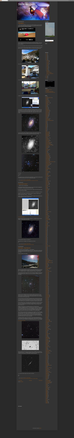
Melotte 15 (47, 261)
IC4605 (46, 208)
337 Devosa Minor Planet (49, 97)
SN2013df (47, 364)
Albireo (46, 99)
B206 (46, 126)
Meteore (47, 264)
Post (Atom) (21, 381)
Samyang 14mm (48, 350)
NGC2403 (47, 283)
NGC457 (47, 293)
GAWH (46, 179)
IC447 (46, 205)
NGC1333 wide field (48, 271)
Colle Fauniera (47, 156)
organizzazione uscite (48, 321)
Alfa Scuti (47, 100)
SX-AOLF (47, 375)
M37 (46, 240)
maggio (47, 67)
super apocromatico (48, 372)
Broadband (47, 134)
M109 (46, 227)
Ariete (46, 105)
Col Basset (47, 154)
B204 (46, 125)
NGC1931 (47, 277)
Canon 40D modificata (48, 142)
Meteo (46, 263)
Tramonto (47, 385)
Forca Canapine (48, 172)
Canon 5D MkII (47, 143)
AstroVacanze (47, 111)
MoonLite (47, 265)
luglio (47, 65)
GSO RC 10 (47, 182)
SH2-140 (47, 358)
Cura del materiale (48, 164)
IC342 (46, 200)
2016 (46, 54)
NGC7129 (47, 311)
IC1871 (46, 198)
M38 (46, 241)
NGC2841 (47, 286)
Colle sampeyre (47, 158)
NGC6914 (47, 305)
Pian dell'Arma (47, 333)
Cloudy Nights (47, 90)
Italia (46, 214)
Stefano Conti (47, 369)
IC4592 (46, 206)
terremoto (47, 378)
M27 (46, 235)
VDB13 (46, 394)
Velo (46, 398)
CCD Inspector (47, 149)
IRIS (46, 212)
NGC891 (47, 318)
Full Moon (47, 176)
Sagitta (46, 348)
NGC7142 (47, 312)
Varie (46, 390)
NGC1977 (47, 278)
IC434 (46, 204)
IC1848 (46, 197)
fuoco (46, 177)
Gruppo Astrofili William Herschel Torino (50, 92)
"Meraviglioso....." (21, 23)
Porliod (46, 336)
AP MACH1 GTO (22, 180)
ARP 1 (25, 378)
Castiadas (47, 147)
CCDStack (47, 150)
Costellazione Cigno (48, 163)
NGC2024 (47, 279)
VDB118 (47, 391)
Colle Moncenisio (48, 157)
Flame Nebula (47, 171)
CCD (46, 148)
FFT (46, 170)
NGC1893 (47, 276)
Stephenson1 (47, 371)
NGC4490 (47, 291)
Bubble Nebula (47, 135)
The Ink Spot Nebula (48, 382)
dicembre (48, 60)
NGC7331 (47, 313)
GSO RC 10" (30, 180)
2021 (46, 53)
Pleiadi (46, 334)
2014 (46, 56)
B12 (46, 122)
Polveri (46, 335)
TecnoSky (47, 377)
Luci (46, 220)
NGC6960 (47, 307)
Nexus (46, 269)
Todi (46, 384)
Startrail (47, 368)
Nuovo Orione (47, 320)
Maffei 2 (47, 258)
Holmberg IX (33, 180)
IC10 (46, 192)
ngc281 (47, 285)
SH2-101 (47, 355)
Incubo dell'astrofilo (48, 211)
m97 (46, 257)
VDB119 (47, 392)
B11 (46, 121)
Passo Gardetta (47, 325)
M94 (46, 256)
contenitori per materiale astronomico (50, 161)
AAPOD (47, 98)
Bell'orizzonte (47, 132)
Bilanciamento (47, 133)
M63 (46, 250)
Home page (30, 380)
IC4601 (46, 207)
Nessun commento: (28, 179)
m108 (46, 226)
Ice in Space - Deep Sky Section (49, 91)
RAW (46, 344)
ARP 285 (27, 378)
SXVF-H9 (47, 376)
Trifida (46, 386)
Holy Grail (47, 189)
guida (46, 185)
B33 (46, 127)
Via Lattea (47, 399)
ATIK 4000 (28, 180)
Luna (46, 221)
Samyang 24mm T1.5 (48, 351)
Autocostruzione (48, 118)
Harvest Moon (47, 186)
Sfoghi (46, 354)
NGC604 (47, 300)
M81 (35, 180)
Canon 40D (47, 141)
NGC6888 (47, 304)
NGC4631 (47, 294)
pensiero (47, 326)
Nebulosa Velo (47, 268)
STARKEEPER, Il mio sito (49, 89)
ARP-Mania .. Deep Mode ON (24, 248)
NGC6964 (47, 308)
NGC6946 (47, 306)
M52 (46, 248)
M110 (46, 229)
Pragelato (37, 180)
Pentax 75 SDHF (48, 329)
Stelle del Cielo (26, 4)
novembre (48, 61)
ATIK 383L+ (47, 114)
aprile (47, 68)
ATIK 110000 (47, 112)
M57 (46, 249)
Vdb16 (46, 397)
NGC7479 (47, 315)
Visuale (47, 401)
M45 (46, 246)
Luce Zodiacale (47, 219)
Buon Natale (47, 136)
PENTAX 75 (47, 328)
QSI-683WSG (47, 341)
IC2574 (46, 199)
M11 (46, 228)
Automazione (47, 119)
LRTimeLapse (47, 218)
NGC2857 (34, 378)
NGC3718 (47, 290)
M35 (46, 239)
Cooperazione (47, 162)
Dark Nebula (47, 165)
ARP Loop (25, 180)
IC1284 (46, 193)
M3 (46, 236)
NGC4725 (47, 298)
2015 (46, 55)
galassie (47, 178)
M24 (46, 233)
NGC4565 (47, 292)
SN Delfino (47, 363)
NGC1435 (47, 272)
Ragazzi (47, 342)
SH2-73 (47, 362)
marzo (47, 69)
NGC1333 (47, 270)
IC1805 (46, 196)
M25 (46, 234)
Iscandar (47, 213)
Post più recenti (20, 380)
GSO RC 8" (47, 184)
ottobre (47, 62)
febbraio (48, 70)
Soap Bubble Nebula (48, 365)
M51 (46, 247)
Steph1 (46, 370)
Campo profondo (48, 140)
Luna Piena (47, 222)
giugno (47, 66)
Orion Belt (47, 322)
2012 (46, 58)
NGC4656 (47, 297)
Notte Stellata (47, 319)
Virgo (46, 400)
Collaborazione (47, 155)
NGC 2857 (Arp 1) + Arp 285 (21, 320)
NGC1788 (47, 275)
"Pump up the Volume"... (23, 184)
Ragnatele (47, 343)
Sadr (46, 347)
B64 (46, 128)
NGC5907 (47, 299)
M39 (46, 242)
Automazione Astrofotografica (49, 120)
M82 (46, 255)
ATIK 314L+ (47, 113)
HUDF (46, 191)
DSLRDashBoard (48, 168)
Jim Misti (47, 215)
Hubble (46, 190)
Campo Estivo (47, 139)
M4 (46, 243)
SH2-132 (47, 356)
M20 (46, 232)
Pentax (46, 327)
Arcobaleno (47, 104)
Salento (47, 349)
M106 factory (47, 225)
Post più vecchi (40, 380)
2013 (46, 57)
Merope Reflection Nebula (49, 262)
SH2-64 (47, 361)
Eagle (46, 169)
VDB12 (46, 393)
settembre (48, 63)
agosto (47, 64)
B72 (46, 129)
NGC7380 (47, 314)
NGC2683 (47, 284)
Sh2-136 (47, 357)
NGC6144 (47, 301)
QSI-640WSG (47, 340)
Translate (51, 41)
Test (46, 379)
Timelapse (47, 383)
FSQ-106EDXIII (47, 175)
